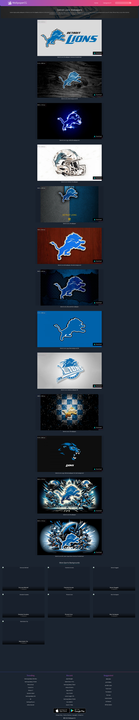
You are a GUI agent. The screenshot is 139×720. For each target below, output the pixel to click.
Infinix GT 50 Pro (69, 687)
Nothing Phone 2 (31, 702)
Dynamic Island (30, 693)
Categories (106, 3)
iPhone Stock (30, 684)
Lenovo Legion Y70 (69, 696)
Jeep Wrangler (69, 679)
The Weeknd (108, 692)
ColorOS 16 (30, 687)
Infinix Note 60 (30, 705)
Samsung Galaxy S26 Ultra (30, 679)
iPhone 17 (30, 690)
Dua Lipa (108, 695)
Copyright (74, 715)
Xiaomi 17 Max (69, 705)
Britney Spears (108, 704)
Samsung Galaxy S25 (30, 696)
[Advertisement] (69, 659)
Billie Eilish (108, 679)
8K (30, 699)
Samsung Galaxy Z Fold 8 (31, 681)
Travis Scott (108, 688)
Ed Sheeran (108, 701)
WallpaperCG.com (17, 3)
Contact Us (80, 715)
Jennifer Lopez (108, 685)
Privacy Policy (59, 715)
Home (96, 3)
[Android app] (78, 710)
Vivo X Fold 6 (69, 693)
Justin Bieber (108, 682)
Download (99, 53)
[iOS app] (61, 710)
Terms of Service (67, 715)
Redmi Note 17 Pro (69, 681)
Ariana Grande (108, 698)
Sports (36, 12)
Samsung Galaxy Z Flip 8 (69, 684)
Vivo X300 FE (69, 702)
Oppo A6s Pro (69, 690)
